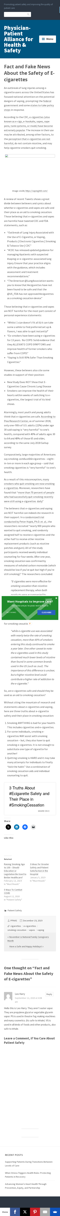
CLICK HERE (46, 612)
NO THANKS (11, 612)
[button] (30, 601)
